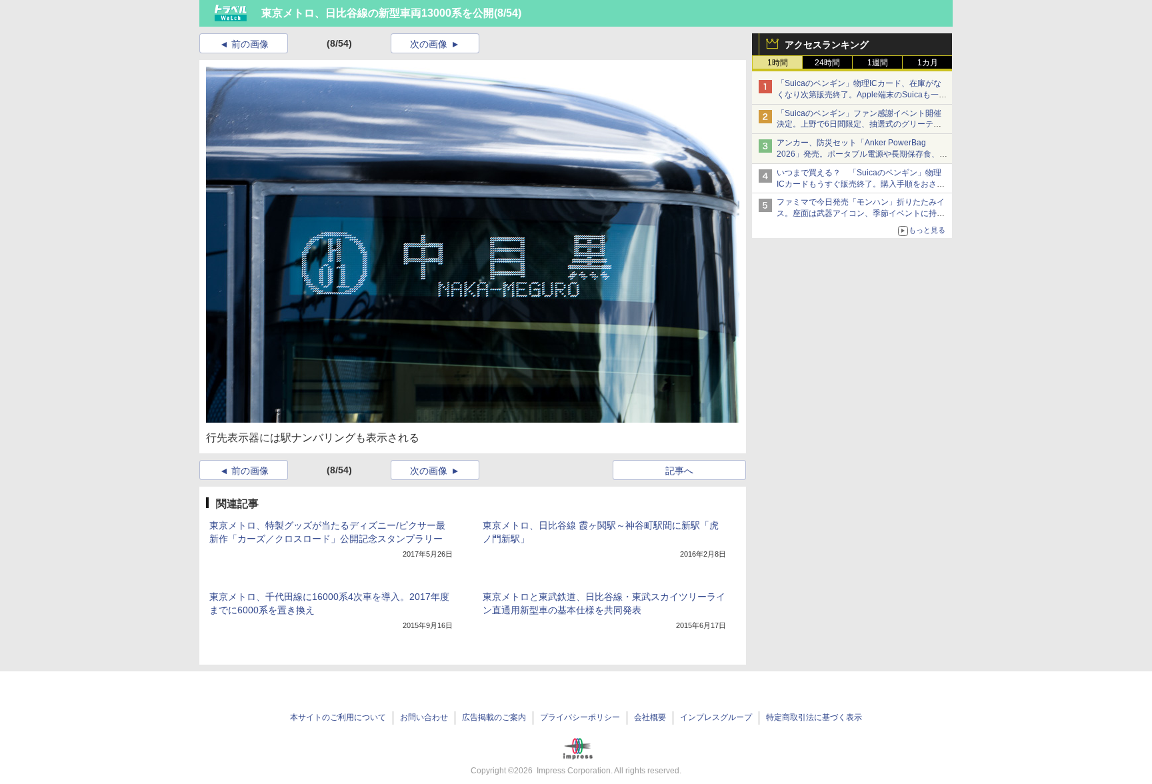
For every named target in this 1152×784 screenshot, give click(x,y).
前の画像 (250, 44)
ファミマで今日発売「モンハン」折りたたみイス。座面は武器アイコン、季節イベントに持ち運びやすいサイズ (861, 213)
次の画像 (428, 44)
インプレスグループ (716, 717)
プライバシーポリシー (580, 717)
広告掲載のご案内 (494, 717)
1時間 (777, 62)
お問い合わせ (424, 717)
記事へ (679, 470)
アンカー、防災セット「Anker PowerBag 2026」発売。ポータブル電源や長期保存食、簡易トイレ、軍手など (862, 154)
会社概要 (650, 717)
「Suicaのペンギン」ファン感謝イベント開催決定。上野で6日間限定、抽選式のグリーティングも (859, 125)
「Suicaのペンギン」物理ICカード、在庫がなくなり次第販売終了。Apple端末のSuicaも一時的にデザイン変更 (862, 95)
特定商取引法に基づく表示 (814, 717)
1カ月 (927, 62)
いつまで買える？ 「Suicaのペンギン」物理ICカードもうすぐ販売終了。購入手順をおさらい (861, 184)
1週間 (877, 62)
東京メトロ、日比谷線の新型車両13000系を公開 (377, 13)
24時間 (827, 62)
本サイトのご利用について (338, 717)
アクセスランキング (827, 44)
